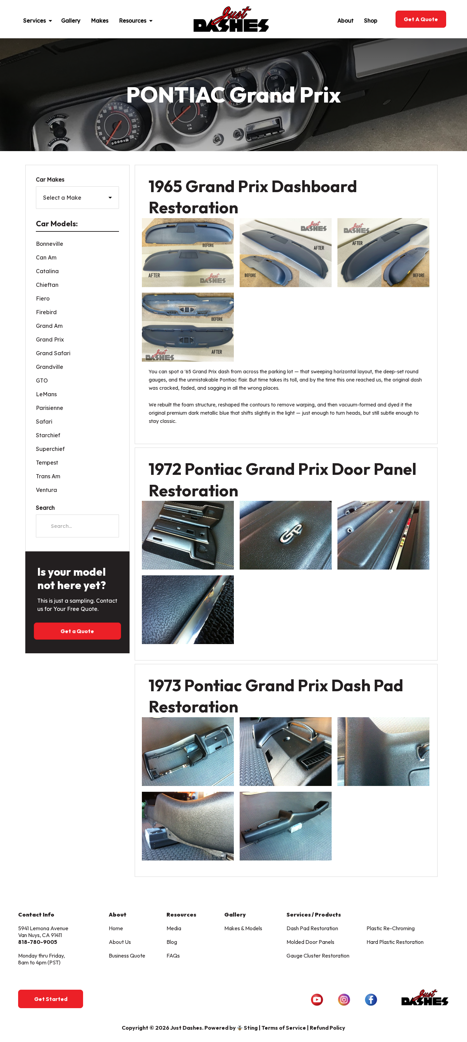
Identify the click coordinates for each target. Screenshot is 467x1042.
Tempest (47, 462)
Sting (251, 1027)
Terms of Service (284, 1027)
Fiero (43, 298)
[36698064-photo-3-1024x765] (383, 751)
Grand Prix (50, 339)
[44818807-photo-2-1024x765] (286, 535)
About (345, 20)
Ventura (46, 489)
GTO (42, 380)
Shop (370, 20)
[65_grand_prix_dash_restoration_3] (383, 252)
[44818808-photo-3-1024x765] (383, 535)
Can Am (46, 257)
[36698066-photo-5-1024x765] (286, 826)
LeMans (46, 394)
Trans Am (48, 476)
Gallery (70, 20)
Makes (99, 20)
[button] (53, 19)
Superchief (50, 448)
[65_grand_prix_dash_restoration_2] (286, 252)
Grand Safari (53, 353)
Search (45, 507)
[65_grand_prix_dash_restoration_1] (188, 252)
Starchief (48, 435)
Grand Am (49, 325)
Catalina (47, 271)
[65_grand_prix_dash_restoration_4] (188, 327)
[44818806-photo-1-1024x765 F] (188, 535)
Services (34, 20)
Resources (132, 20)
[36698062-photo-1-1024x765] (188, 751)
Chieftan (47, 284)
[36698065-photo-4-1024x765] (188, 826)
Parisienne (49, 407)
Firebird (46, 312)
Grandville (49, 366)
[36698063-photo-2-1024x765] (286, 751)
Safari (44, 421)
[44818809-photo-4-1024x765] (188, 609)
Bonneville (49, 243)
